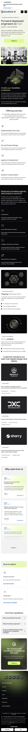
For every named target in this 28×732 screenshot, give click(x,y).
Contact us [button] (14, 40)
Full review (19, 495)
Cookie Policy (12, 722)
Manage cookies (14, 726)
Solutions (4, 690)
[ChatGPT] (6, 677)
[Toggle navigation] (26, 11)
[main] (14, 340)
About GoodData (6, 706)
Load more (13, 547)
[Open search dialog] (22, 11)
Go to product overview (8, 583)
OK (20, 729)
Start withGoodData (7, 683)
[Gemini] (14, 677)
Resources (4, 702)
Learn (3, 694)
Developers (5, 698)
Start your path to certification (10, 602)
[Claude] (10, 677)
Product (4, 686)
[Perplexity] (21, 677)
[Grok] (17, 677)
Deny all (7, 729)
